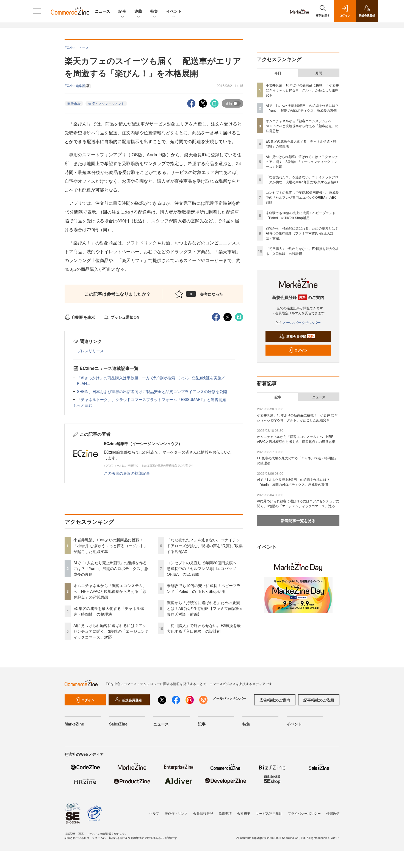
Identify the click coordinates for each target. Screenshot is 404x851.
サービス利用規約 (269, 813)
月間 (319, 72)
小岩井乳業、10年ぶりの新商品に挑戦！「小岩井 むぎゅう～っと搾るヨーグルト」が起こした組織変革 (110, 545)
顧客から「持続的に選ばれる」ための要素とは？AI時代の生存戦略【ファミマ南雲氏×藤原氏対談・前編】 (204, 608)
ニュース (102, 11)
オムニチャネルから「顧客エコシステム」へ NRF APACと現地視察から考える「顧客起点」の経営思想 (109, 591)
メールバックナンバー (301, 322)
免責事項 (225, 813)
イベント (174, 11)
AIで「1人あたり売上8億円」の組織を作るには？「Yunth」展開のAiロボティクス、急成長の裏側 (110, 568)
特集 (154, 11)
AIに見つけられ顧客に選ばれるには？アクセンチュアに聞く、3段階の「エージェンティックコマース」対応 (111, 631)
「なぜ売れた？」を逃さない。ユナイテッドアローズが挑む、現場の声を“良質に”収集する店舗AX (205, 545)
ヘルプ (154, 813)
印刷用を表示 (83, 317)
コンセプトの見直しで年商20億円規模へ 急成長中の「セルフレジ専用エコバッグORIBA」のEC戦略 (203, 568)
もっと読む (82, 405)
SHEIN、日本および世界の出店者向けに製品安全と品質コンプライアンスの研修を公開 (152, 391)
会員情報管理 (203, 813)
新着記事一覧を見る (298, 520)
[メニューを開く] (37, 11)
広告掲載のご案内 (274, 700)
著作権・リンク (176, 813)
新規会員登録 (300, 336)
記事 (122, 11)
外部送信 (332, 813)
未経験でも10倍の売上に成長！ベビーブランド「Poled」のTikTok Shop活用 (203, 588)
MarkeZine (74, 724)
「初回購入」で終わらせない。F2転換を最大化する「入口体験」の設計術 (204, 628)
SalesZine (118, 724)
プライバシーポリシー (304, 813)
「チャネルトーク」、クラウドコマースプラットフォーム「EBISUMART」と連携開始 (151, 399)
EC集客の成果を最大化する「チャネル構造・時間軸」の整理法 (108, 611)
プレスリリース (90, 350)
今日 (278, 72)
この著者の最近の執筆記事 (127, 473)
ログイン (301, 350)
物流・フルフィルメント (106, 103)
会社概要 (243, 813)
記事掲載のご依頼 (318, 700)
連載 (138, 11)
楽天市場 (74, 103)
